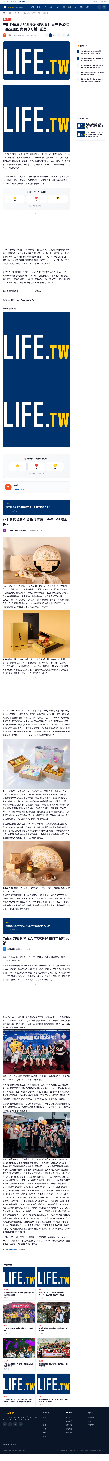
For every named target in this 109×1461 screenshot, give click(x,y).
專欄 (69, 7)
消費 (63, 7)
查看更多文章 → (18, 489)
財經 (57, 7)
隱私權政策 (6, 1444)
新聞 (38, 7)
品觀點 (13, 1249)
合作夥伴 (91, 1417)
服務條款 (13, 1444)
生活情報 (16, 13)
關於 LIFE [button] (91, 1413)
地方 (75, 7)
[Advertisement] (36, 230)
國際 (81, 7)
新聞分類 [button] (46, 1413)
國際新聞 (69, 1421)
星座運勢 (69, 1425)
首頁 (32, 7)
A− (47, 35)
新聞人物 (69, 1429)
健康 (50, 7)
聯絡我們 (103, 2)
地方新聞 (69, 1417)
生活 (44, 7)
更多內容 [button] (69, 1413)
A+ (54, 35)
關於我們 (96, 2)
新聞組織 (69, 1433)
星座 (87, 7)
